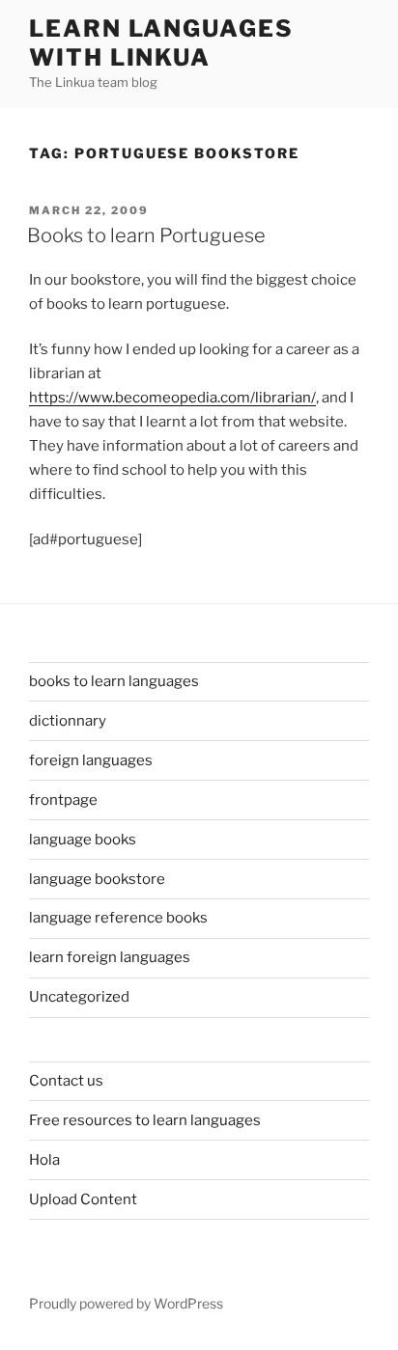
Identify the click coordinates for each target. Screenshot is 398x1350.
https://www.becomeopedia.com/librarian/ (172, 397)
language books (82, 839)
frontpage (63, 800)
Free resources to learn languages (145, 1120)
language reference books (118, 917)
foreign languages (91, 760)
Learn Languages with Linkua (161, 42)
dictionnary (67, 721)
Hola (44, 1160)
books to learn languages (114, 681)
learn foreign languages (109, 957)
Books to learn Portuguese (146, 235)
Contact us (66, 1080)
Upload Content (83, 1199)
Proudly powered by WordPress (126, 1303)
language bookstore (97, 879)
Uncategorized (79, 997)
